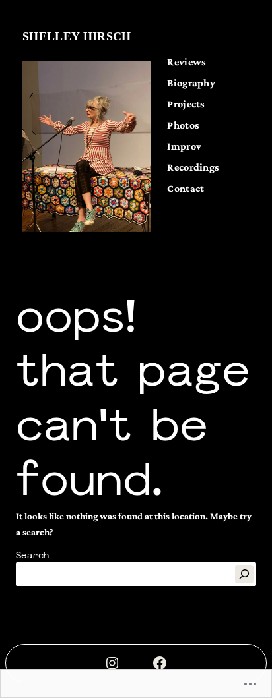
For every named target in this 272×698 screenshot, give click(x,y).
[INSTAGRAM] (112, 663)
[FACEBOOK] (160, 663)
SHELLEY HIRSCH (76, 36)
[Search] (244, 574)
